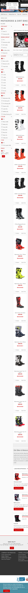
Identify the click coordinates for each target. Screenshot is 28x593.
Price (3, 148)
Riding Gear (4, 18)
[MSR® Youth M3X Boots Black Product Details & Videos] (20, 200)
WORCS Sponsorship (6, 557)
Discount (4, 26)
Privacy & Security (22, 556)
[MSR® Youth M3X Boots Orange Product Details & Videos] (20, 170)
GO (3, 156)
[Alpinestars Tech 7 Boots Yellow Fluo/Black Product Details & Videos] (20, 289)
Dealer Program (5, 556)
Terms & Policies (22, 554)
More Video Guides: (17, 50)
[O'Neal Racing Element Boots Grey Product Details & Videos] (20, 231)
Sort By (15, 54)
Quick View (23, 85)
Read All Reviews (19, 488)
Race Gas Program (5, 559)
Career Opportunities (6, 554)
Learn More (15, 588)
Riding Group (5, 37)
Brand (3, 93)
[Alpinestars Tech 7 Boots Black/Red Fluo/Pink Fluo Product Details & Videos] (20, 260)
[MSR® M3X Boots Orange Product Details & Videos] (20, 112)
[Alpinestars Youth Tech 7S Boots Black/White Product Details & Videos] (20, 378)
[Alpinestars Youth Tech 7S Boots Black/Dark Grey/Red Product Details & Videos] (20, 408)
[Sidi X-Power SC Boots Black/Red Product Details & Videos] (20, 318)
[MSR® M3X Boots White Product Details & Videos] (20, 141)
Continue (7, 591)
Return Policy (21, 559)
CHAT (12, 548)
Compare (17, 85)
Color (3, 116)
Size (2, 69)
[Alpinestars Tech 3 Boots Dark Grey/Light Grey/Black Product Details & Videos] (20, 347)
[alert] (12, 6)
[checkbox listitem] (3, 29)
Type (2, 140)
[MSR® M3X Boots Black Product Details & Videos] (20, 82)
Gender (3, 56)
